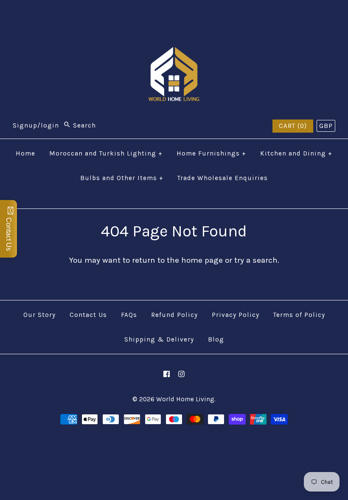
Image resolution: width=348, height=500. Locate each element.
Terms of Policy (299, 315)
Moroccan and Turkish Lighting (106, 153)
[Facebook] (166, 374)
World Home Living (185, 399)
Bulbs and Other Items (121, 178)
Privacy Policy (235, 315)
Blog (216, 339)
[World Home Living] (174, 53)
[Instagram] (181, 374)
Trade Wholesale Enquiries (222, 178)
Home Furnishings (211, 153)
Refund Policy (174, 315)
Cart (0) (293, 126)
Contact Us (88, 315)
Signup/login (36, 125)
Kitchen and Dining (296, 153)
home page (202, 260)
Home (25, 153)
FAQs (129, 315)
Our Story (39, 315)
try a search (256, 260)
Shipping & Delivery (159, 339)
